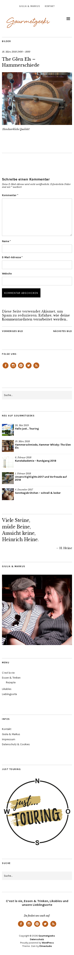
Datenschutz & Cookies (16, 744)
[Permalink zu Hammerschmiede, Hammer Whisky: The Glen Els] (8, 446)
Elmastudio (45, 946)
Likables (6, 688)
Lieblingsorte (9, 694)
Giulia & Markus (29, 6)
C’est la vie (8, 672)
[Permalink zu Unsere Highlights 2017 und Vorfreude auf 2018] (8, 478)
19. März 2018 (22, 441)
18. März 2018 (9, 51)
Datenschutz (37, 939)
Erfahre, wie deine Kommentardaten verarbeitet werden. (36, 317)
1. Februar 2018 (23, 473)
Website (7, 273)
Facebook (21, 926)
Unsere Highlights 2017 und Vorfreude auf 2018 (41, 478)
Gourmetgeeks (46, 935)
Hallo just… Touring (27, 428)
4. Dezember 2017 (24, 489)
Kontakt (50, 6)
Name (6, 241)
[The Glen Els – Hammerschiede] (37, 124)
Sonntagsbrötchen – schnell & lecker (38, 492)
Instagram (29, 926)
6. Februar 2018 (23, 457)
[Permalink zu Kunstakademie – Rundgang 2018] (8, 462)
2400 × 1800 (23, 51)
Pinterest (37, 926)
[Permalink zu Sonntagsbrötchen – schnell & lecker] (8, 494)
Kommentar (10, 195)
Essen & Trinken (11, 677)
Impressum (8, 739)
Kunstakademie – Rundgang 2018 (35, 460)
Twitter (45, 926)
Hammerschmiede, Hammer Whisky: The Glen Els (43, 446)
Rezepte (11, 682)
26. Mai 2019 (22, 425)
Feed (53, 926)
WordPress (48, 942)
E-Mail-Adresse (12, 257)
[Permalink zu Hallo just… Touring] (8, 430)
